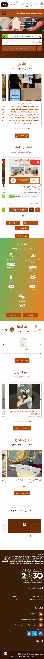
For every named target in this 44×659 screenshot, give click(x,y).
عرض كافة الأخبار (22, 135)
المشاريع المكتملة (22, 228)
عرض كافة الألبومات (22, 493)
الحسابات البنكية (22, 236)
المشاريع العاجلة (13, 222)
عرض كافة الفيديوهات (22, 428)
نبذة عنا (30, 315)
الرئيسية (15, 596)
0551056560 (33, 614)
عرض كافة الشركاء (22, 360)
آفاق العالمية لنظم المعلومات (17, 656)
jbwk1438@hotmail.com (29, 619)
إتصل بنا (13, 315)
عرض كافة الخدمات (22, 542)
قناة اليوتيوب (36, 596)
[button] (4, 37)
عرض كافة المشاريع (30, 222)
